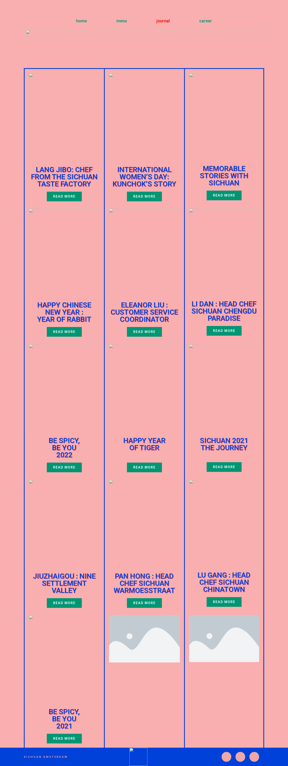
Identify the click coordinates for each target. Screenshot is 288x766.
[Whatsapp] (240, 757)
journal (163, 20)
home (81, 20)
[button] (224, 195)
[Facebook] (254, 757)
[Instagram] (226, 757)
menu (121, 20)
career (205, 20)
